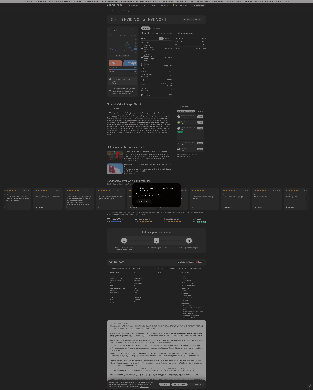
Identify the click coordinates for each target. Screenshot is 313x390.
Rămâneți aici (143, 201)
